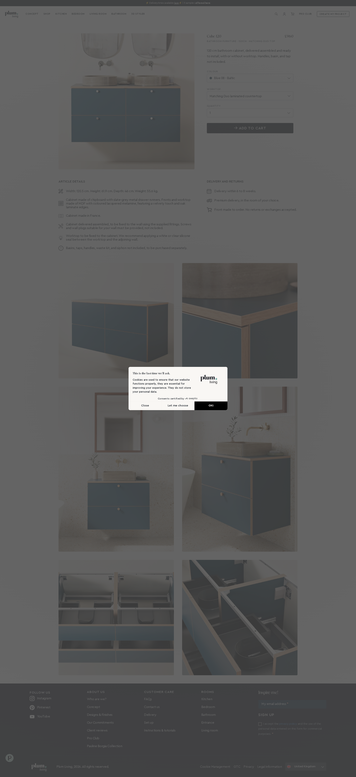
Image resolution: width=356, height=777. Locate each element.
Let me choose (178, 405)
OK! (211, 405)
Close (145, 405)
